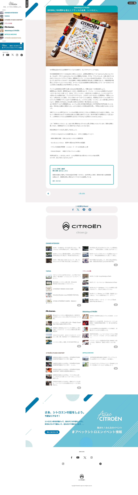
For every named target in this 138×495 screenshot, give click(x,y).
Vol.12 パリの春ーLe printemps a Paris (100, 276)
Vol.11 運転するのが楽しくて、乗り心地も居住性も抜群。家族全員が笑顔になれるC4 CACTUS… (103, 260)
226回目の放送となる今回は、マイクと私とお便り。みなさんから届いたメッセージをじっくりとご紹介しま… (67, 376)
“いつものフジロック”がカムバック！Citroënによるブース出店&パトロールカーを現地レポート (104, 364)
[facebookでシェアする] (72, 210)
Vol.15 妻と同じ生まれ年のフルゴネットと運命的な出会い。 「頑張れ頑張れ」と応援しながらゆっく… (103, 248)
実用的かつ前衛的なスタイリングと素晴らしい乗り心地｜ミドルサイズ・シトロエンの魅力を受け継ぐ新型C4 (67, 329)
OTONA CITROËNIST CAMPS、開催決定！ (65, 301)
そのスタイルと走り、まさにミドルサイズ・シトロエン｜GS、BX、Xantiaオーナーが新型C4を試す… (67, 336)
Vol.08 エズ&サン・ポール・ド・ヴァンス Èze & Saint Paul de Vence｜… (103, 300)
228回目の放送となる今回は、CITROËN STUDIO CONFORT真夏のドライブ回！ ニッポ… (66, 364)
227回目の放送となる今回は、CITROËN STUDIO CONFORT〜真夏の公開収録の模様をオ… (66, 370)
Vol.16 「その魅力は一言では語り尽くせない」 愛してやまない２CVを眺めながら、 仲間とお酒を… (67, 248)
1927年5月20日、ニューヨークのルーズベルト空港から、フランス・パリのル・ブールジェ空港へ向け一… (103, 335)
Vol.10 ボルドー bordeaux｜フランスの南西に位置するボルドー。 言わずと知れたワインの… (103, 288)
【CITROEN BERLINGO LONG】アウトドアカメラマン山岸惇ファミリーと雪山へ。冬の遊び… (103, 358)
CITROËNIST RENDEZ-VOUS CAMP (63, 289)
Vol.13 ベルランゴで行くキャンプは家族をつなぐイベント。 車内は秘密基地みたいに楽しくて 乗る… (103, 254)
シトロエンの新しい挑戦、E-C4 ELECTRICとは (66, 342)
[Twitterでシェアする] (78, 210)
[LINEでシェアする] (83, 209)
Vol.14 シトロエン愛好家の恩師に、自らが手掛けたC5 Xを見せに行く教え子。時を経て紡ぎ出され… (67, 254)
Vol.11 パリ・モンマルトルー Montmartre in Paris (103, 282)
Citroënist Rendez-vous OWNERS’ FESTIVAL (66, 295)
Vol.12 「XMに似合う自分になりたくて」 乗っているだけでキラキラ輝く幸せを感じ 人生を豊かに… (66, 260)
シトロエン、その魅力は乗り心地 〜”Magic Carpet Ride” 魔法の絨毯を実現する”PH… (67, 323)
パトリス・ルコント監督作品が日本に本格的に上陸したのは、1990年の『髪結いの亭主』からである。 (103, 342)
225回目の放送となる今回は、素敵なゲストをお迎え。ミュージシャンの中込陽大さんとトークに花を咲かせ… (67, 383)
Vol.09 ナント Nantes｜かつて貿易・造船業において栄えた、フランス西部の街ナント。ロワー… (103, 294)
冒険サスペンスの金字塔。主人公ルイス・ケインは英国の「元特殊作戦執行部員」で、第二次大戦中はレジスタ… (103, 323)
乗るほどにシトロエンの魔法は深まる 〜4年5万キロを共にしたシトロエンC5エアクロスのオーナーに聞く (67, 316)
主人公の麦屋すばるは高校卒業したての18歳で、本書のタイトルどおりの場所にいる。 (103, 329)
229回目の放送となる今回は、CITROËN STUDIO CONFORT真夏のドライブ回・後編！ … (66, 358)
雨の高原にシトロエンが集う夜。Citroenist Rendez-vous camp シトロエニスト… (65, 282)
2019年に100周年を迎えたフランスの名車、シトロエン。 (103, 316)
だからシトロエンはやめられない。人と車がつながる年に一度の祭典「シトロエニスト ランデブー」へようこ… (67, 276)
